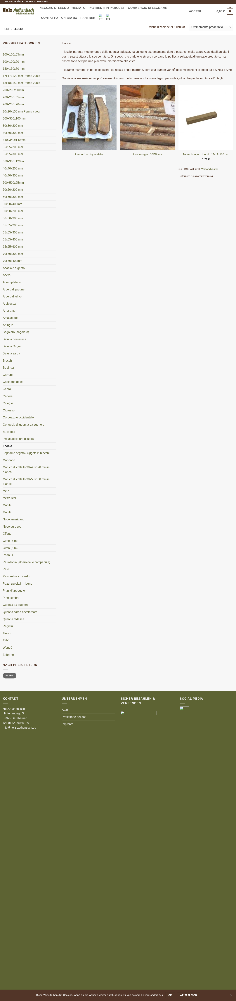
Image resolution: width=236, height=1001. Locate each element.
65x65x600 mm (13, 246)
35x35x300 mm (13, 154)
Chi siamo (69, 17)
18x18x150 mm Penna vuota (21, 82)
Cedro (7, 389)
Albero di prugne (14, 289)
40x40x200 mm (13, 168)
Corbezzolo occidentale (18, 417)
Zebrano (8, 654)
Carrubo (8, 374)
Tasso (7, 633)
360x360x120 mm (14, 161)
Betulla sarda (11, 353)
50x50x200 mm (13, 189)
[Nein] (231, 996)
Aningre (8, 325)
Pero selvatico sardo (16, 576)
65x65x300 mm (13, 232)
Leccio (7, 446)
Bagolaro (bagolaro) (16, 332)
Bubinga (8, 367)
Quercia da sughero (16, 604)
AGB (65, 709)
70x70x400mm (12, 260)
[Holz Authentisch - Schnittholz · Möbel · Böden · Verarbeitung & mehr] (18, 11)
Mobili (7, 505)
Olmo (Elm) (10, 540)
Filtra (9, 675)
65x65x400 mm (13, 239)
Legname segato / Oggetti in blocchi (26, 453)
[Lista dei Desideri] (208, 11)
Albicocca (9, 303)
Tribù (6, 640)
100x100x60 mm (14, 61)
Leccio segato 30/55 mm (147, 154)
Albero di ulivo (12, 296)
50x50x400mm (12, 204)
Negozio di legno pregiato (62, 7)
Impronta (67, 724)
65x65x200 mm (13, 225)
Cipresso (9, 410)
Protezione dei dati (74, 716)
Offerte (7, 533)
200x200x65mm (13, 97)
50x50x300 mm (13, 196)
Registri (8, 626)
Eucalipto (9, 431)
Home (6, 29)
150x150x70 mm (14, 68)
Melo (6, 491)
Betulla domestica (14, 339)
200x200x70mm (13, 104)
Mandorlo (9, 460)
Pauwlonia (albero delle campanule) (26, 562)
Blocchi (8, 360)
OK (170, 995)
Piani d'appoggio (14, 590)
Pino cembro (11, 597)
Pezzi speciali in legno (17, 583)
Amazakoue (10, 317)
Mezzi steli (10, 498)
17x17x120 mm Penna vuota (21, 75)
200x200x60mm (13, 90)
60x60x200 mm (13, 211)
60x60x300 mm (13, 218)
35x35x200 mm (13, 147)
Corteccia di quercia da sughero (23, 424)
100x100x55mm (13, 54)
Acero (7, 275)
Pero (6, 569)
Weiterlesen (188, 995)
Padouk (8, 555)
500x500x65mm (13, 182)
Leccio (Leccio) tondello (89, 154)
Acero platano (12, 282)
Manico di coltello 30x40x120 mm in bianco (26, 470)
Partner (87, 17)
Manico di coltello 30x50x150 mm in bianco (26, 482)
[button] (181, 11)
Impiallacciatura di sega (18, 438)
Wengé (7, 647)
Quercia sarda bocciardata (20, 612)
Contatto (49, 17)
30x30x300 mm (13, 132)
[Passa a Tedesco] (101, 18)
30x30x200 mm (13, 125)
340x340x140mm (14, 139)
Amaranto (9, 310)
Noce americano (13, 519)
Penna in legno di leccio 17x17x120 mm (206, 154)
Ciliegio (8, 403)
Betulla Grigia (12, 346)
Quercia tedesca (13, 619)
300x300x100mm (14, 118)
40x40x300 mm (13, 175)
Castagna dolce (13, 381)
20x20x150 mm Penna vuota (21, 111)
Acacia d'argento (14, 268)
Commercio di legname (147, 7)
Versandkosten (209, 168)
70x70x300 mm (13, 253)
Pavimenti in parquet (107, 7)
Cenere (8, 396)
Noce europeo (12, 526)
